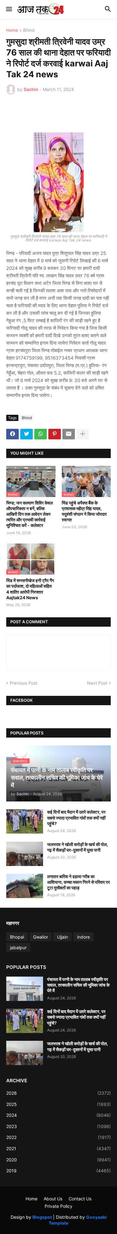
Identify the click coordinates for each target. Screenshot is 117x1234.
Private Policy (58, 1206)
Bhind (29, 30)
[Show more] (82, 434)
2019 (58, 1170)
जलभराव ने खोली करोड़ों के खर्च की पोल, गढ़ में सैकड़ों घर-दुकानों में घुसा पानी (77, 847)
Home (12, 30)
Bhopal (17, 937)
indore (83, 937)
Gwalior (40, 937)
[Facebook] (12, 434)
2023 (58, 1126)
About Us (53, 1198)
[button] (8, 9)
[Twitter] (26, 434)
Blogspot (42, 1217)
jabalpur (18, 947)
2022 (58, 1137)
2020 (58, 1159)
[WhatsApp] (40, 434)
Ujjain (62, 937)
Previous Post (23, 683)
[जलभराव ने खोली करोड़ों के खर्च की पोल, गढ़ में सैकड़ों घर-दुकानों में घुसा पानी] (24, 854)
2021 (58, 1148)
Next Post (97, 683)
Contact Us (80, 1198)
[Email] (68, 434)
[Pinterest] (54, 434)
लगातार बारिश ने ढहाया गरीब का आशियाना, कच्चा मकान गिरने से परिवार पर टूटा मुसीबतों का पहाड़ (78, 882)
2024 (58, 1115)
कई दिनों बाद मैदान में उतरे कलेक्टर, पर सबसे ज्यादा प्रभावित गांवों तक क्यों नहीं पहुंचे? (76, 817)
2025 (58, 1104)
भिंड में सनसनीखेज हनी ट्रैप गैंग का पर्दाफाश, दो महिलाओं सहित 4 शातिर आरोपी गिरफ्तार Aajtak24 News (30, 589)
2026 (58, 1093)
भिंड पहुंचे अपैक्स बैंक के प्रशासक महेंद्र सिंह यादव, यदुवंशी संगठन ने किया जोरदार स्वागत (84, 511)
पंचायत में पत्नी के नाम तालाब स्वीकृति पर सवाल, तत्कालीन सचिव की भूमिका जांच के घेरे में (78, 985)
